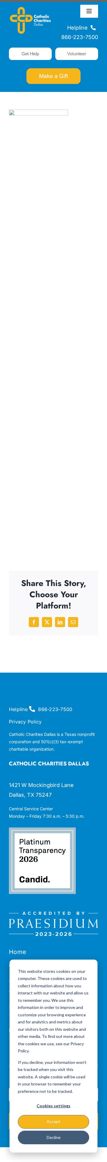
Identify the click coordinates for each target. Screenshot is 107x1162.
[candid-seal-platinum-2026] (42, 830)
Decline (54, 1137)
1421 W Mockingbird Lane (41, 785)
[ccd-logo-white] (30, 7)
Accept (53, 1121)
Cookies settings (53, 1105)
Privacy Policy (25, 722)
